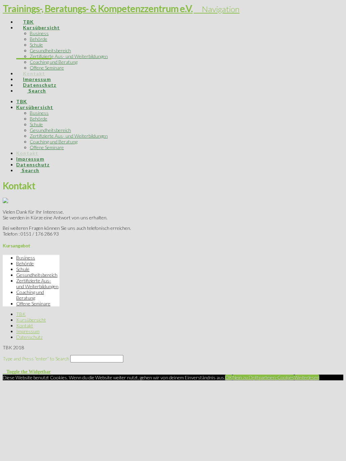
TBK (21, 314)
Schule (22, 269)
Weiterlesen (306, 377)
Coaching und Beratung (30, 295)
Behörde (25, 263)
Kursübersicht (31, 320)
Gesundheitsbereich (36, 275)
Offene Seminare (33, 303)
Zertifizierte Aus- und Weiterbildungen (37, 283)
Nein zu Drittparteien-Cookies (263, 377)
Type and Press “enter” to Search (36, 358)
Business (25, 258)
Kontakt (24, 325)
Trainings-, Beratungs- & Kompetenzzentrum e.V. (98, 8)
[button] (217, 9)
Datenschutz (29, 337)
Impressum (28, 331)
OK (228, 377)
